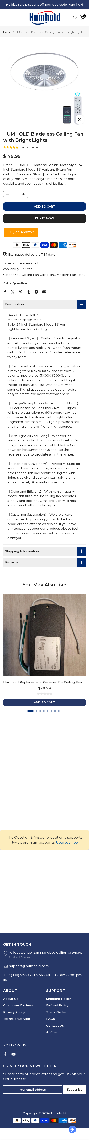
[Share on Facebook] (5, 292)
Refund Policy (57, 1005)
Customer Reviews (18, 1005)
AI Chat (52, 1032)
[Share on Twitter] (13, 292)
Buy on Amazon (21, 232)
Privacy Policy (14, 1012)
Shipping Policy (58, 999)
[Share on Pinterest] (21, 292)
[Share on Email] (44, 292)
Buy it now (44, 218)
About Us (10, 999)
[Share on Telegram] (36, 292)
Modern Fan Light (26, 263)
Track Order (56, 1012)
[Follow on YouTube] (13, 1054)
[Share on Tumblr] (28, 292)
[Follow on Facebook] (5, 1054)
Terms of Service (16, 1019)
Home (7, 32)
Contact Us (55, 1025)
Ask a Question (15, 283)
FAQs (50, 1019)
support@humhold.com (29, 966)
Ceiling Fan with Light (38, 275)
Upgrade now (67, 842)
